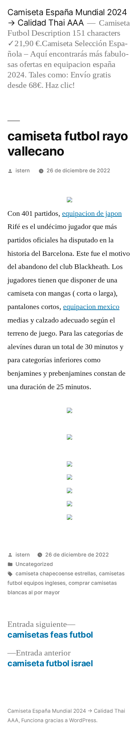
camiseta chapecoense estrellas (56, 573)
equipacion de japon (92, 213)
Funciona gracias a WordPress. (59, 720)
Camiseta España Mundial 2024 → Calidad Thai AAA (67, 17)
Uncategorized (34, 564)
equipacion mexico (91, 306)
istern (23, 170)
